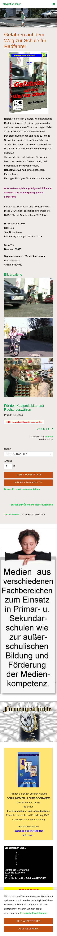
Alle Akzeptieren (28, 921)
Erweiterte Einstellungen (33, 913)
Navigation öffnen (12, 4)
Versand (49, 436)
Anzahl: (8, 461)
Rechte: (8, 448)
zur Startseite (11, 514)
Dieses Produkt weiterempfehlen (22, 489)
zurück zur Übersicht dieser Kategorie (32, 504)
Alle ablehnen (28, 928)
